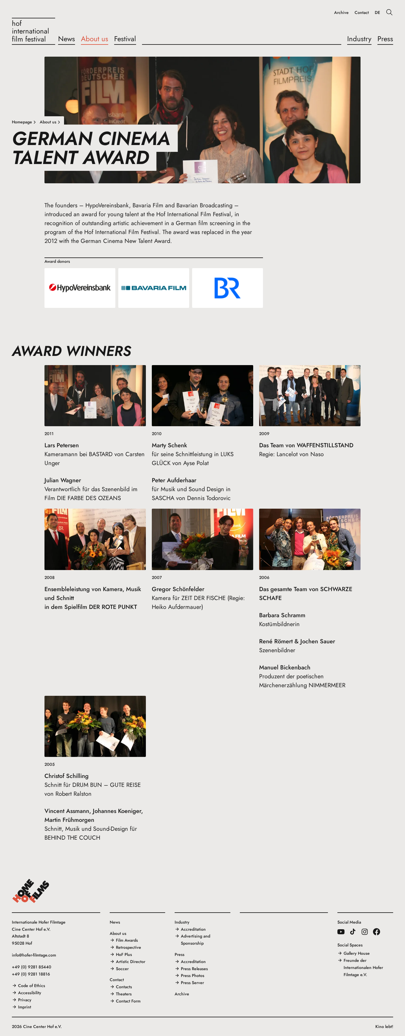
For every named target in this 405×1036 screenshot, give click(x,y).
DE (377, 12)
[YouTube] (341, 931)
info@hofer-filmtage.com (34, 955)
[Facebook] (376, 931)
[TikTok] (353, 931)
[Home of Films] (31, 891)
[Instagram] (365, 931)
